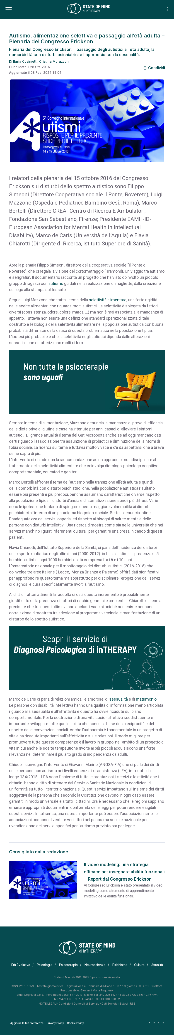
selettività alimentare (107, 299)
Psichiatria (119, 965)
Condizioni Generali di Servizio (79, 1003)
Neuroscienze (95, 965)
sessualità (118, 699)
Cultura (139, 965)
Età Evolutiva (20, 965)
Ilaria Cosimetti (25, 61)
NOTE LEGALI (48, 1003)
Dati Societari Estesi (115, 1003)
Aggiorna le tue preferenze (27, 1023)
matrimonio (146, 699)
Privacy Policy (55, 1023)
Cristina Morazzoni (54, 61)
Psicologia (44, 965)
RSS (132, 1003)
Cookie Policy (75, 1023)
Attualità (157, 965)
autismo (55, 283)
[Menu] (9, 9)
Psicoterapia (68, 965)
